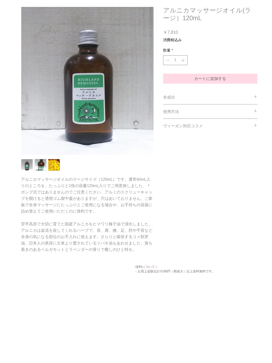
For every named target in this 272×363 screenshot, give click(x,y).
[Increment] (183, 60)
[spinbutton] (175, 60)
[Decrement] (167, 60)
